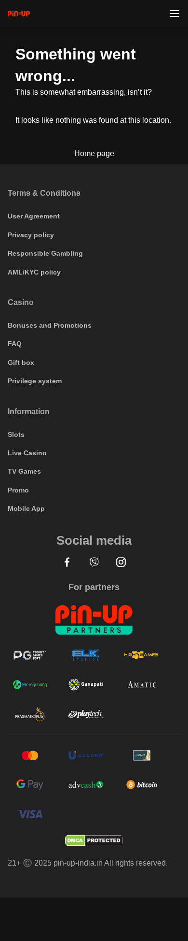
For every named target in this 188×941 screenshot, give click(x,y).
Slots (16, 434)
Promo (18, 490)
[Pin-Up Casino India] (19, 13)
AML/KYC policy (34, 272)
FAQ (15, 343)
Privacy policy (31, 235)
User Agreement (34, 216)
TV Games (24, 471)
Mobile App (26, 508)
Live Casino (27, 453)
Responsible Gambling (45, 253)
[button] (67, 562)
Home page (94, 154)
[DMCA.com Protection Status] (94, 840)
